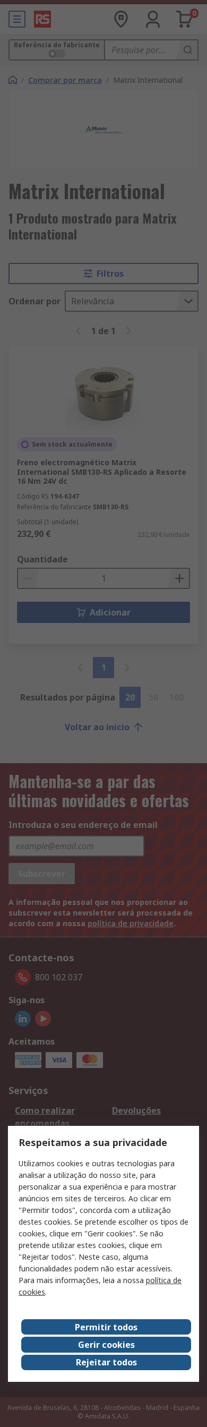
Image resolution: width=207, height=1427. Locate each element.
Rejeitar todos (106, 1362)
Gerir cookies (106, 1345)
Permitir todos (106, 1327)
